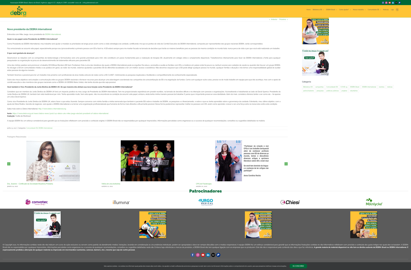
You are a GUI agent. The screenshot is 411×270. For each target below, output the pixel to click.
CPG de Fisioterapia (203, 184)
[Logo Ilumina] (121, 198)
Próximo (282, 19)
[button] (397, 9)
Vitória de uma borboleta (111, 184)
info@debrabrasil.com (90, 3)
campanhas (319, 87)
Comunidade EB (32, 128)
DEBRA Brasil (354, 87)
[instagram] (198, 255)
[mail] (213, 255)
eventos (381, 87)
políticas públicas (332, 91)
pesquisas (320, 91)
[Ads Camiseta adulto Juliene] (258, 212)
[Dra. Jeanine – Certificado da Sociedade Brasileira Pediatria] (53, 141)
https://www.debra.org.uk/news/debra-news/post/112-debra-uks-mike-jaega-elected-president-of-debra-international (60, 113)
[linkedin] (208, 255)
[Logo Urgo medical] (205, 198)
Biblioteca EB (308, 87)
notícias (389, 87)
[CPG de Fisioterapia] (242, 141)
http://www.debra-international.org (52, 109)
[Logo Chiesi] (290, 198)
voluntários (354, 91)
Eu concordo (298, 266)
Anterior (274, 19)
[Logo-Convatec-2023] (36, 198)
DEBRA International (53, 34)
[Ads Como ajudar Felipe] (47, 212)
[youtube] (203, 255)
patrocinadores (308, 91)
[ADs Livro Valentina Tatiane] (363, 212)
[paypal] (218, 255)
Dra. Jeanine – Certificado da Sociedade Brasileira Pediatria (30, 184)
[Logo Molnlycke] (374, 198)
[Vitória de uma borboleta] (147, 141)
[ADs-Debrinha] (152, 212)
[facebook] (193, 255)
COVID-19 (343, 87)
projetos (344, 91)
